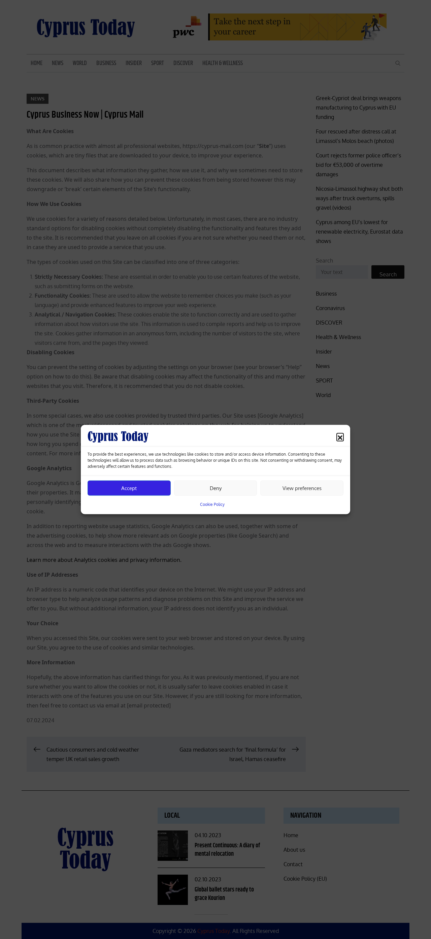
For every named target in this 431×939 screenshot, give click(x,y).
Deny (216, 488)
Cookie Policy (212, 504)
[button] (340, 436)
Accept (129, 488)
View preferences (302, 488)
